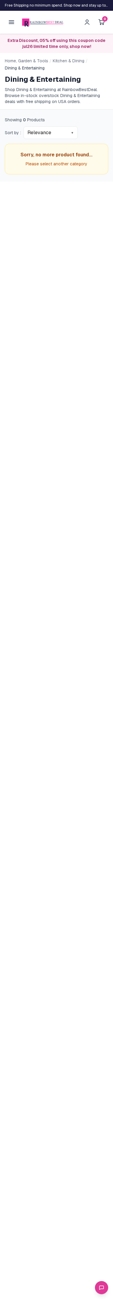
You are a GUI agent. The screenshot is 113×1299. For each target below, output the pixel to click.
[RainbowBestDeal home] (43, 22)
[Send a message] (101, 1287)
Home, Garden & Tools (26, 60)
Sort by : (13, 132)
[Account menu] (87, 22)
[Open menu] (11, 22)
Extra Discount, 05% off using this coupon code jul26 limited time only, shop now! (56, 43)
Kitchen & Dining (68, 60)
